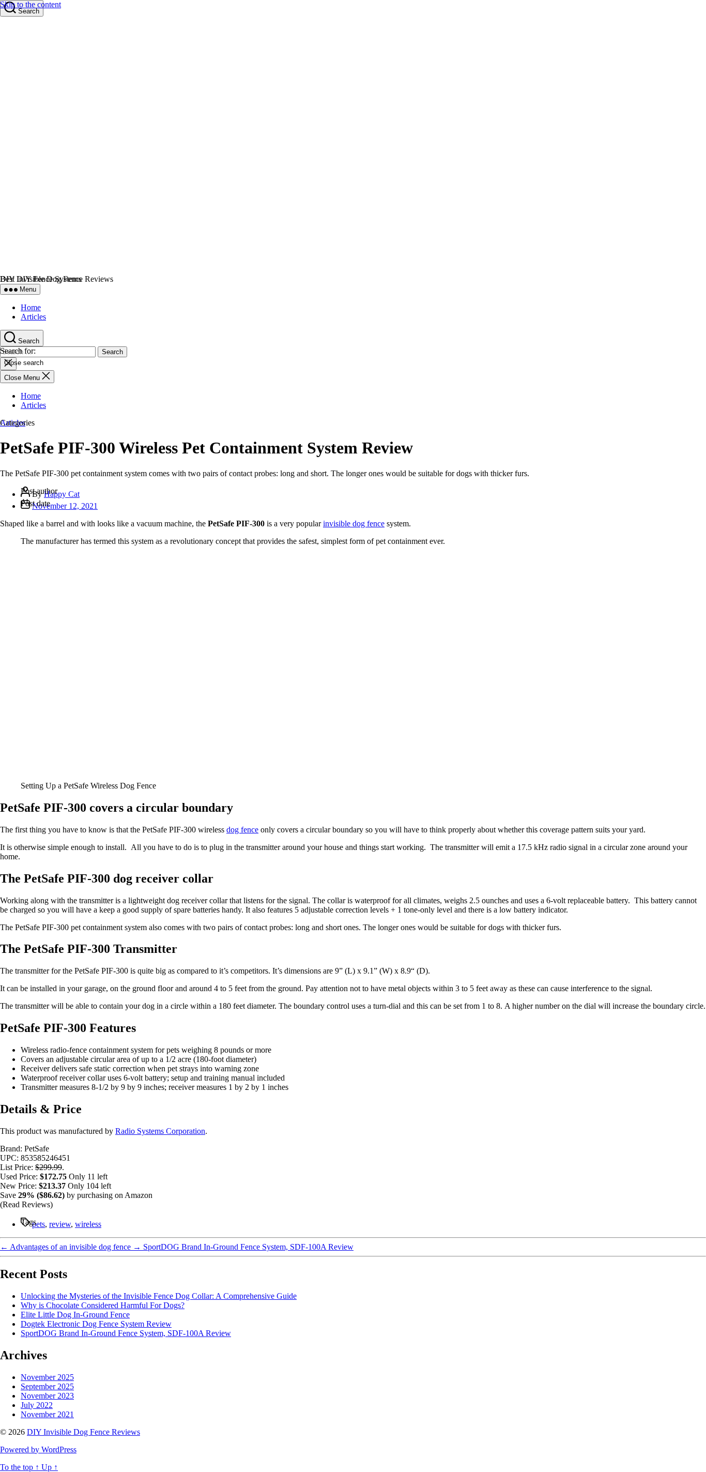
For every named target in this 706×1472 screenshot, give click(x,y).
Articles (33, 316)
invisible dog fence (354, 523)
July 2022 (37, 1405)
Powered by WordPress (38, 1449)
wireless (88, 1224)
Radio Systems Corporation (160, 1131)
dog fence (242, 829)
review (60, 1224)
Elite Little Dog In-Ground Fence (75, 1314)
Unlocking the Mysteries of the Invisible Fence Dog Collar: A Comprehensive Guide (159, 1296)
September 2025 (47, 1386)
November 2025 (47, 1377)
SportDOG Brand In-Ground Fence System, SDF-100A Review (126, 1333)
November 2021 (47, 1414)
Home (31, 307)
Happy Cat (62, 494)
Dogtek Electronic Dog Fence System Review (96, 1323)
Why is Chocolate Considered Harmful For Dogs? (103, 1305)
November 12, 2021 (65, 506)
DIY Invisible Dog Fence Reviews (83, 1432)
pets (38, 1224)
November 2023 (47, 1395)
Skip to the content (30, 4)
